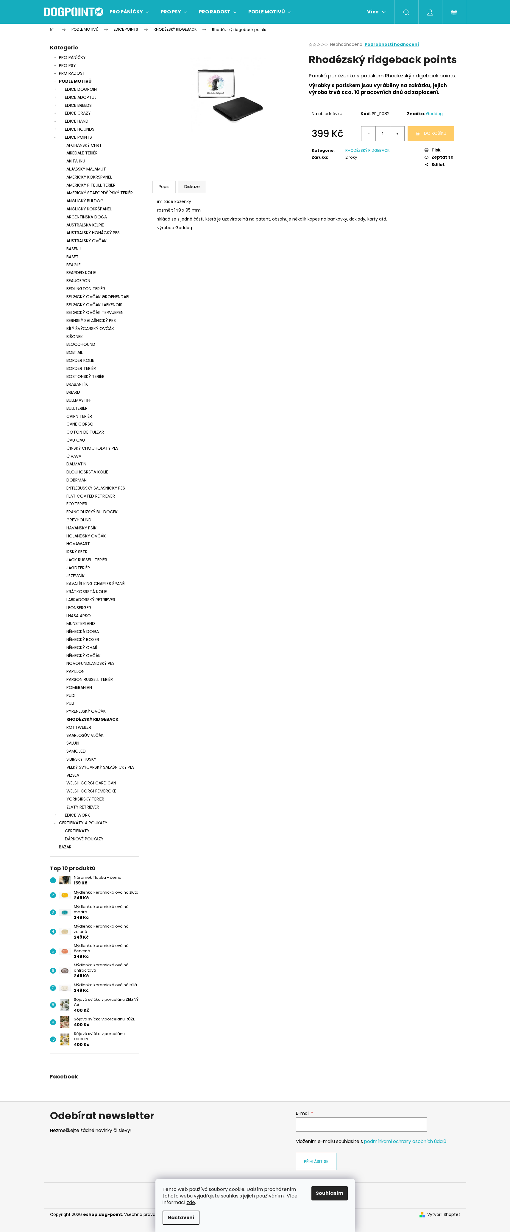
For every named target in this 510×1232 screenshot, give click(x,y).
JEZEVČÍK (75, 576)
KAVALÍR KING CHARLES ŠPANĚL (96, 584)
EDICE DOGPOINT (82, 89)
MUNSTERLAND (80, 623)
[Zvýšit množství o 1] (397, 133)
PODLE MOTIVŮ (75, 81)
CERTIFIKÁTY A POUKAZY (83, 823)
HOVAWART (78, 544)
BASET (72, 257)
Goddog (434, 114)
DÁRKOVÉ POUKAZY (84, 839)
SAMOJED (76, 751)
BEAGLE (73, 265)
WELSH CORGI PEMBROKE (91, 791)
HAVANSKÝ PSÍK (81, 528)
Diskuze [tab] (192, 187)
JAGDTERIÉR (78, 568)
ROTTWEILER (78, 727)
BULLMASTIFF (78, 400)
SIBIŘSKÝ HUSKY (81, 759)
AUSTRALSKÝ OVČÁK (86, 241)
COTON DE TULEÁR (85, 432)
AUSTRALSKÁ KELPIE (85, 225)
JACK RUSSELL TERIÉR (86, 560)
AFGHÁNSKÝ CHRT (84, 145)
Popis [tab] (164, 187)
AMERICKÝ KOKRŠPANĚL (89, 177)
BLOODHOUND (80, 344)
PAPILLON (75, 671)
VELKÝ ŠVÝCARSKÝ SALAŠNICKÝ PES (100, 767)
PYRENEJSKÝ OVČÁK (86, 711)
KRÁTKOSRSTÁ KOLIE (86, 592)
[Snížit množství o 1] (368, 133)
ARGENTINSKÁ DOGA (86, 217)
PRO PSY (67, 65)
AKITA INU (75, 161)
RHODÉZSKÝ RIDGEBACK (92, 719)
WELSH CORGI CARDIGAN (91, 783)
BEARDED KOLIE (81, 273)
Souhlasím (329, 1193)
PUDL (71, 695)
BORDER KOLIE (80, 360)
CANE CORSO (79, 424)
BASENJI (74, 249)
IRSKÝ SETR (77, 552)
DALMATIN (76, 464)
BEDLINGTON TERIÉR (85, 289)
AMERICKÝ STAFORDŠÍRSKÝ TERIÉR (99, 193)
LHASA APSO (78, 616)
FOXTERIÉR (76, 504)
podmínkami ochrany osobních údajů (405, 1141)
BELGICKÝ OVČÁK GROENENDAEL (98, 297)
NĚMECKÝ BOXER (82, 639)
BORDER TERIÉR (81, 368)
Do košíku (435, 133)
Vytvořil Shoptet (443, 1214)
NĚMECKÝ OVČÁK (83, 656)
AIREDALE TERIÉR (82, 153)
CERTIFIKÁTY (77, 831)
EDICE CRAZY (78, 113)
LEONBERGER (78, 608)
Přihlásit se (316, 1161)
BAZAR (65, 847)
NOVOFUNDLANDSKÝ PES (90, 663)
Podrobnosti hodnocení (392, 44)
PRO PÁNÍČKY (72, 57)
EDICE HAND (76, 121)
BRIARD (73, 392)
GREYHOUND (78, 520)
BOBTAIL (74, 352)
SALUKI (72, 743)
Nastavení (181, 1217)
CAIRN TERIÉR (79, 416)
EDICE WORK (77, 815)
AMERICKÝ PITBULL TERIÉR (91, 185)
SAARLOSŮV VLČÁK (85, 735)
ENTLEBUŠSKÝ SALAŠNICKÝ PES (95, 488)
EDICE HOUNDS (79, 129)
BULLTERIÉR (77, 408)
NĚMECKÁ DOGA (82, 631)
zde (191, 1202)
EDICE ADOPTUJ (80, 97)
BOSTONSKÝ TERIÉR (85, 376)
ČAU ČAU (75, 440)
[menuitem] (129, 12)
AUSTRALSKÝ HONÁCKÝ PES (93, 233)
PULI (70, 703)
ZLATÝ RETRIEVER (82, 807)
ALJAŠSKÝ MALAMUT (86, 169)
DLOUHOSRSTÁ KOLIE (87, 472)
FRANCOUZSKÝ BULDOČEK (92, 512)
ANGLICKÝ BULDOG (85, 201)
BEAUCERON (78, 281)
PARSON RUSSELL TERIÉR (89, 679)
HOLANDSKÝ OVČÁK (86, 536)
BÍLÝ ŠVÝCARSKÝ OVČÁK (90, 329)
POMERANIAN (79, 687)
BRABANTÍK (77, 384)
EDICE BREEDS (78, 105)
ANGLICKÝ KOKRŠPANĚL (89, 209)
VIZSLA (72, 775)
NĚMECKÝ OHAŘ (81, 648)
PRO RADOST (72, 73)
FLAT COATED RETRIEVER (90, 496)
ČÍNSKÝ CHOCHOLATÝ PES (92, 448)
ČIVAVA (73, 456)
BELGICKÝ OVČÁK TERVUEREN (95, 312)
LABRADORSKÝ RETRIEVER (90, 600)
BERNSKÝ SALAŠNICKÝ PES (91, 320)
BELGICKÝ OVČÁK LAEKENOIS (94, 305)
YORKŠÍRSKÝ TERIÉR (85, 799)
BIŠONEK (74, 337)
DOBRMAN (76, 480)
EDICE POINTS (78, 137)
